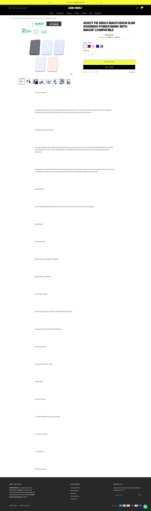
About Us (73, 493)
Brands (77, 13)
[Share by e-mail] (96, 72)
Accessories (59, 13)
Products (69, 13)
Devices (84, 13)
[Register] (139, 495)
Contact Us (97, 13)
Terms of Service (75, 488)
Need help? (131, 72)
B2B (90, 13)
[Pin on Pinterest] (91, 72)
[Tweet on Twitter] (94, 72)
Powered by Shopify (24, 505)
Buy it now (109, 67)
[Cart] (141, 8)
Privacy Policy (75, 496)
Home (51, 13)
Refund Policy (75, 490)
